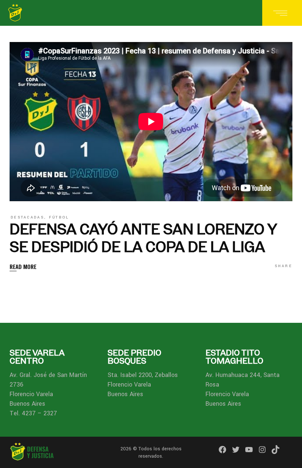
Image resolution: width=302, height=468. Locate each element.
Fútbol (59, 217)
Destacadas (27, 217)
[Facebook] (222, 449)
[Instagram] (262, 449)
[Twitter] (235, 449)
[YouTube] (249, 449)
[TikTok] (275, 449)
